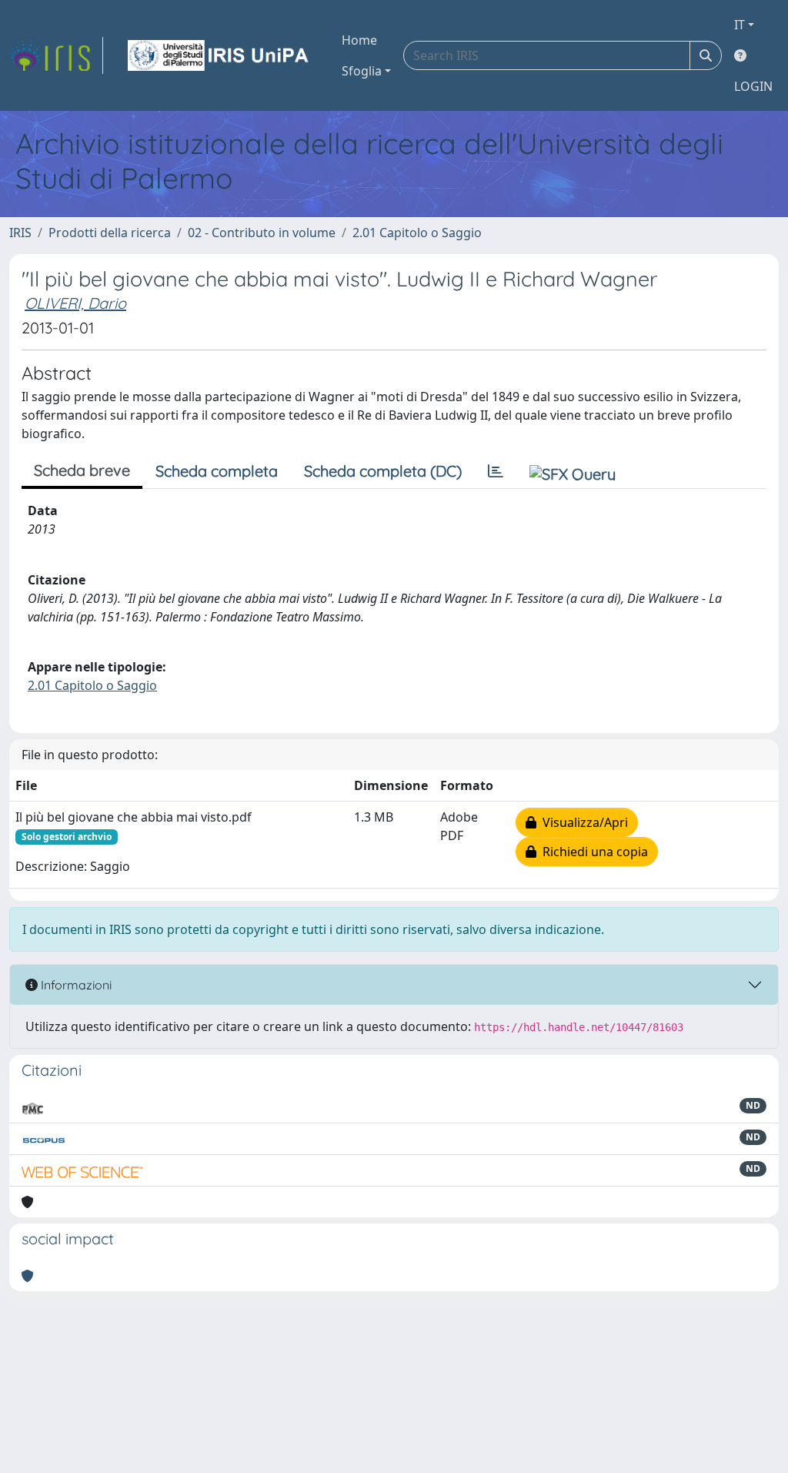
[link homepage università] (219, 55)
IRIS (20, 232)
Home (359, 40)
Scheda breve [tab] (82, 470)
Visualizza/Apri (582, 822)
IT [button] (739, 24)
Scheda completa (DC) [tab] (383, 470)
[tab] (495, 471)
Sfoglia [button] (362, 70)
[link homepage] (56, 55)
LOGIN (753, 86)
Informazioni (75, 985)
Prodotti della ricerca (109, 232)
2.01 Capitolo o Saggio (417, 232)
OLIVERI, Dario (75, 303)
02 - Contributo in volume (262, 232)
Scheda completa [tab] (216, 470)
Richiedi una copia (592, 851)
